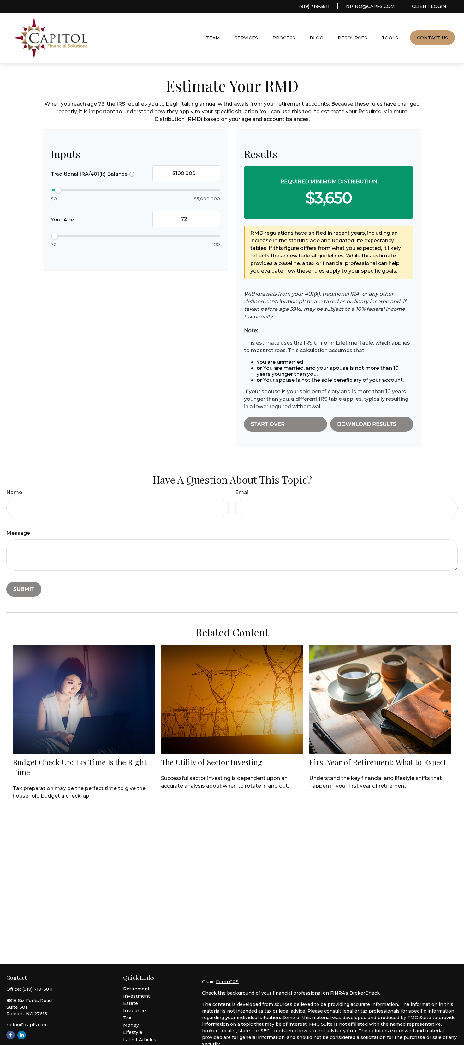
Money (131, 1025)
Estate (130, 1003)
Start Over (268, 424)
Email (242, 492)
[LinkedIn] (21, 1035)
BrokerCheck (364, 993)
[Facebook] (10, 1035)
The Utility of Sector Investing (211, 762)
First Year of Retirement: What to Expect (377, 762)
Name (14, 492)
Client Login (429, 6)
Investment (136, 996)
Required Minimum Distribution (328, 182)
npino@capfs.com (370, 6)
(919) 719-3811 (314, 6)
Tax (127, 1018)
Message (18, 533)
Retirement (136, 989)
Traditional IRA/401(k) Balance (89, 174)
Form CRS (227, 981)
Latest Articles (139, 1039)
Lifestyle (132, 1032)
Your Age (62, 220)
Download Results (366, 424)
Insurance (134, 1010)
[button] (213, 37)
